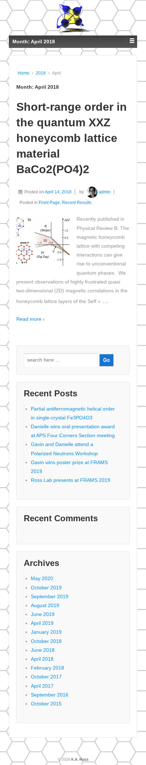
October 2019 (46, 587)
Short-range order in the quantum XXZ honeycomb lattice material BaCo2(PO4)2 (71, 138)
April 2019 (42, 623)
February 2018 (47, 668)
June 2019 (43, 614)
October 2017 (46, 676)
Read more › (30, 319)
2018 (41, 73)
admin (105, 191)
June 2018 (43, 650)
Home (23, 73)
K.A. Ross (79, 759)
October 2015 (46, 703)
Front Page (49, 202)
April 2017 (42, 686)
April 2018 (42, 659)
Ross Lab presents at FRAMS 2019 (70, 480)
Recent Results (76, 202)
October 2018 (46, 641)
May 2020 (42, 578)
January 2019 (46, 632)
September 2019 (49, 596)
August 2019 (45, 605)
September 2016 (49, 695)
